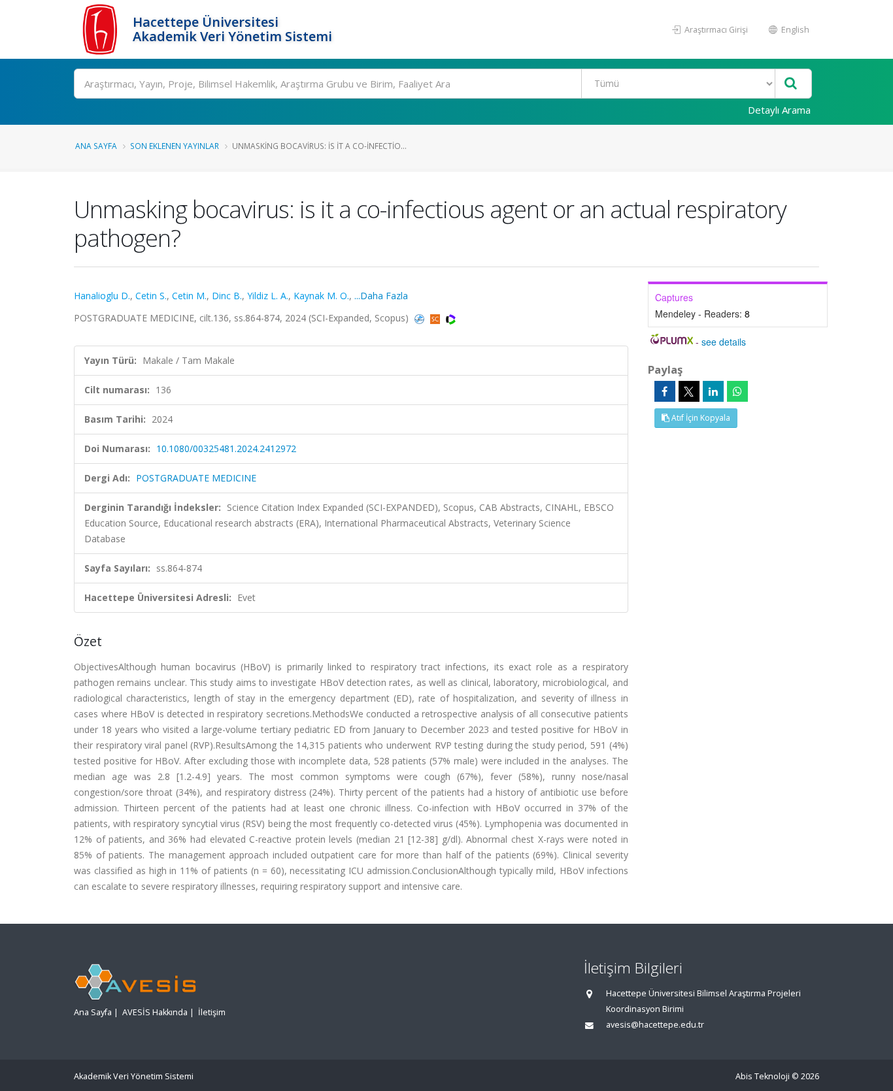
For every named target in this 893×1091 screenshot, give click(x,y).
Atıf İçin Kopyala (699, 417)
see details (723, 341)
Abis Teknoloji (762, 1076)
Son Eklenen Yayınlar (174, 145)
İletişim (212, 1012)
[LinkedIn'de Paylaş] (713, 391)
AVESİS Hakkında (155, 1012)
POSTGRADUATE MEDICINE (196, 478)
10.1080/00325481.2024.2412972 (226, 448)
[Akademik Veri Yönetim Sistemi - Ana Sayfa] (101, 29)
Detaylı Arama (779, 109)
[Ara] (790, 84)
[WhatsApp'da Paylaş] (737, 391)
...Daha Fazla (381, 295)
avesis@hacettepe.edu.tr (655, 1024)
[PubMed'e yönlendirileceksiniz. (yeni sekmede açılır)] (420, 318)
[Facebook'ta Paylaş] (664, 391)
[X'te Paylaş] (689, 391)
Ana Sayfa (96, 145)
